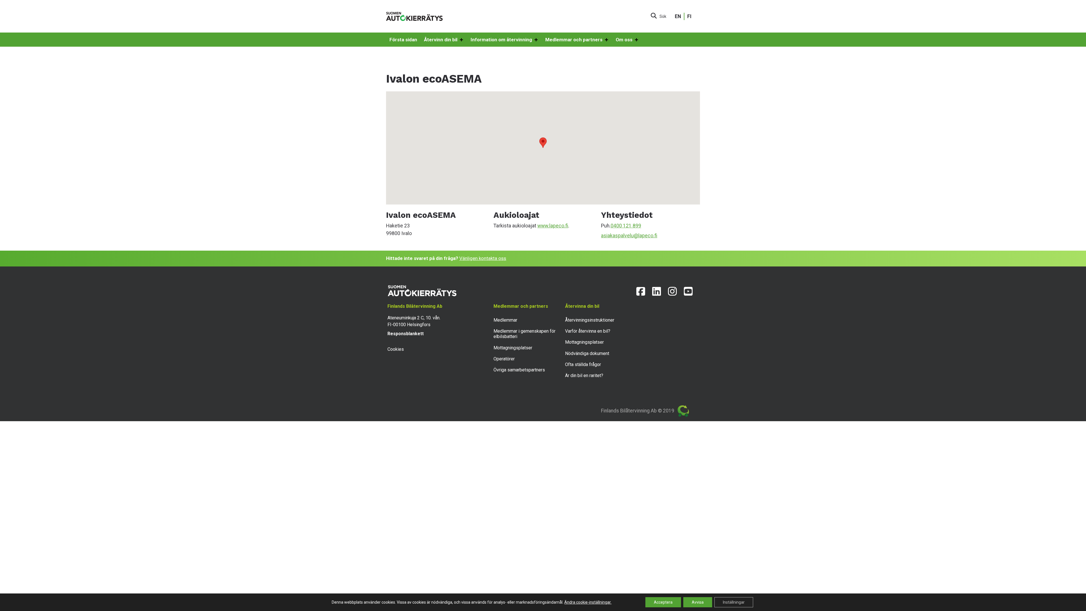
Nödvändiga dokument (587, 353)
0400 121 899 (626, 226)
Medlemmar (505, 320)
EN (678, 16)
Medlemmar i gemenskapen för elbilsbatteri (524, 333)
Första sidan (403, 39)
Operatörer (504, 359)
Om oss (624, 39)
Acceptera (663, 602)
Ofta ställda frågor (583, 364)
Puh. (606, 226)
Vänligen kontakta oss (482, 258)
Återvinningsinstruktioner (589, 320)
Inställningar (734, 602)
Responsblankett (405, 333)
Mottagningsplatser (513, 347)
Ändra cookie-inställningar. (587, 602)
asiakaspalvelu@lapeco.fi (629, 235)
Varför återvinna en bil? (587, 331)
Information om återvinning (501, 39)
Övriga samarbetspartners (519, 370)
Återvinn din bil (440, 39)
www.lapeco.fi (552, 226)
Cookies (395, 349)
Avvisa (698, 602)
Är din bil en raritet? (584, 375)
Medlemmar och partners (573, 39)
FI (689, 16)
